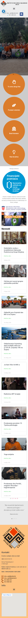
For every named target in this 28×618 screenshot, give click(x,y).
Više (14, 84)
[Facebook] (21, 14)
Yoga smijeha (9, 454)
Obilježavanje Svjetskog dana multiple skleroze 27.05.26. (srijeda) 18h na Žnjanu (13, 347)
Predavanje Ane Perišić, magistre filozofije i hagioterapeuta (12, 485)
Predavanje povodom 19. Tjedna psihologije (13, 424)
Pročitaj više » (7, 256)
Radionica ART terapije (12, 394)
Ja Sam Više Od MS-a (12, 365)
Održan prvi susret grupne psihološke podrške (13, 282)
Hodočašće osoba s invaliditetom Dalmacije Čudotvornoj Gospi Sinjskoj (14, 250)
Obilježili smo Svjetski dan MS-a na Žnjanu (13, 313)
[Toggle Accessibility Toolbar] (3, 11)
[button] (14, 8)
